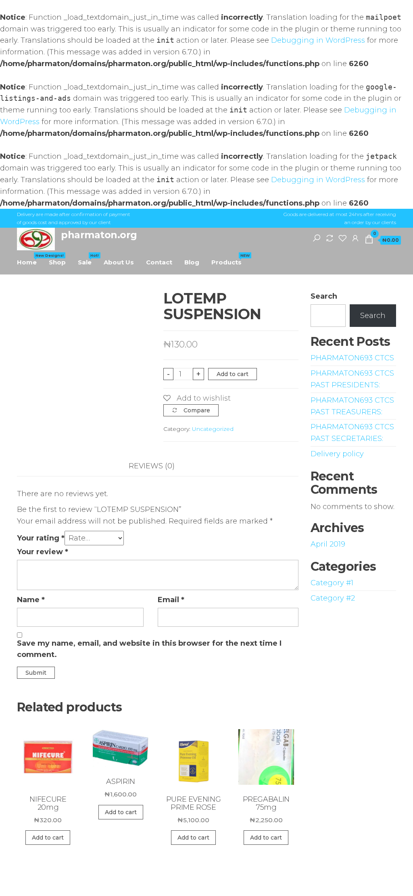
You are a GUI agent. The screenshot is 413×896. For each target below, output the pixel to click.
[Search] (316, 237)
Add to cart (232, 374)
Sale (88, 259)
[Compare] (329, 237)
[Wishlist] (342, 237)
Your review (42, 551)
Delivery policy (337, 453)
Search (324, 296)
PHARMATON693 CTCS (352, 357)
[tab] (158, 466)
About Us (119, 262)
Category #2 (333, 598)
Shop (57, 262)
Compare (197, 410)
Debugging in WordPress (318, 40)
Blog (191, 262)
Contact (159, 262)
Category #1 (332, 582)
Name (31, 599)
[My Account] (355, 237)
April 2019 (328, 544)
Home (30, 259)
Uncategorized (213, 428)
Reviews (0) (152, 466)
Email (171, 599)
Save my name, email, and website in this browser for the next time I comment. (149, 649)
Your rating (41, 538)
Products (229, 259)
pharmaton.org (99, 235)
